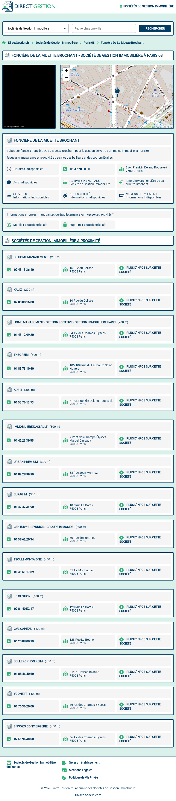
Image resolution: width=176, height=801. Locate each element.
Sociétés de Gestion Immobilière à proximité (56, 240)
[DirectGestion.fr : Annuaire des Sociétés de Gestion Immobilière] (29, 6)
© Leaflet (157, 127)
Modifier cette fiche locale (30, 224)
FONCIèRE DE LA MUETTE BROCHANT (47, 140)
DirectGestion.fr (18, 42)
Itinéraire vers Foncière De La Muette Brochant (145, 182)
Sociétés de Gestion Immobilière (148, 6)
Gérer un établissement (84, 762)
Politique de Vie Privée (83, 777)
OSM (170, 127)
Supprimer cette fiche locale (88, 224)
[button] (117, 92)
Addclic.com (93, 795)
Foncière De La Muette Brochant (122, 42)
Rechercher (155, 28)
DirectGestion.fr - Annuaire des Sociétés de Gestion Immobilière (93, 788)
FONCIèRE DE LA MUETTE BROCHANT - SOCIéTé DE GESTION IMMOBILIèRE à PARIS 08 (87, 55)
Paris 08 (89, 42)
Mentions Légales (80, 770)
